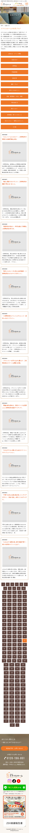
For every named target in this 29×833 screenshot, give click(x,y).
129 (6, 693)
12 (9, 592)
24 (19, 600)
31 (4, 608)
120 (23, 680)
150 (12, 713)
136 (23, 696)
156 (23, 717)
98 (14, 660)
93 (14, 656)
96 (4, 660)
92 (9, 656)
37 (9, 612)
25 (24, 600)
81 (4, 648)
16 (4, 596)
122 (12, 684)
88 (14, 652)
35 (24, 608)
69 (19, 636)
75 (24, 640)
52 (9, 624)
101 (6, 664)
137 (6, 701)
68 (14, 636)
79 (19, 644)
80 (24, 644)
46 (4, 620)
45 (24, 616)
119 (17, 680)
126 (12, 688)
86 (4, 652)
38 (14, 612)
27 (9, 604)
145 (6, 709)
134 (12, 696)
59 (19, 628)
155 (17, 717)
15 (24, 592)
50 (24, 620)
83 (14, 648)
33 (14, 608)
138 (12, 701)
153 (6, 717)
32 (9, 608)
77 (9, 644)
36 (4, 612)
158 (12, 721)
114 (12, 676)
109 (6, 672)
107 (17, 668)
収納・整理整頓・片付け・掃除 (14, 96)
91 (4, 656)
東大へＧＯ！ (14, 108)
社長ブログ (14, 59)
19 (19, 596)
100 (25, 660)
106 (12, 668)
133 (6, 696)
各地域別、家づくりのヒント (14, 114)
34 (19, 608)
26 (4, 604)
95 (24, 656)
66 (4, 636)
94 (19, 656)
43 (14, 616)
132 (23, 693)
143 (17, 705)
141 (6, 705)
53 (14, 624)
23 (14, 600)
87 (9, 652)
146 (12, 709)
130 (12, 693)
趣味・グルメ (14, 84)
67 (9, 636)
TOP (2, 25)
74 (19, 640)
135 (17, 696)
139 (17, 701)
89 (19, 652)
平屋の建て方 (14, 102)
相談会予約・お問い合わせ (14, 748)
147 (17, 709)
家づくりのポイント (14, 90)
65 (24, 632)
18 (14, 596)
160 (23, 721)
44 (19, 616)
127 (17, 688)
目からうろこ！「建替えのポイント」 (14, 120)
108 (23, 668)
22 (9, 600)
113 (6, 676)
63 (14, 632)
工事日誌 (14, 66)
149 (6, 713)
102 (12, 664)
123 (17, 684)
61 (4, 632)
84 (19, 648)
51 (4, 624)
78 (14, 644)
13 (14, 592)
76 (4, 644)
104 (23, 664)
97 (9, 660)
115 (17, 676)
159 (17, 721)
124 (23, 684)
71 (4, 640)
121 (6, 684)
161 (12, 725)
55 (24, 624)
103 (17, 664)
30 (24, 604)
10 (23, 588)
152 (23, 713)
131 (17, 693)
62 (9, 632)
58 (14, 628)
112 (23, 672)
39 (19, 612)
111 (17, 672)
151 (17, 713)
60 (24, 628)
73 (14, 640)
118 (11, 680)
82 (9, 648)
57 (9, 628)
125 (6, 688)
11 (4, 592)
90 (24, 652)
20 (24, 596)
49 (19, 620)
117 (6, 680)
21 (4, 600)
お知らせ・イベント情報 (14, 53)
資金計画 (14, 78)
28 (14, 604)
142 (12, 705)
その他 (14, 127)
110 (12, 672)
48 (14, 620)
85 (24, 648)
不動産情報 (14, 72)
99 (19, 660)
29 (19, 604)
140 (23, 701)
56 (4, 628)
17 (9, 596)
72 (9, 640)
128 (23, 688)
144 (23, 705)
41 (4, 616)
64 (19, 632)
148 (23, 709)
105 (6, 668)
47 (9, 620)
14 (19, 592)
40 (24, 612)
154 (12, 717)
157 (6, 721)
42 (9, 616)
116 (23, 676)
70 (24, 636)
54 (19, 624)
